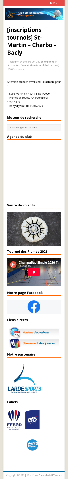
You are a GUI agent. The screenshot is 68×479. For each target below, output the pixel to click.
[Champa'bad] (34, 18)
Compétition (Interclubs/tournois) (40, 65)
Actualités (14, 65)
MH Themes (55, 475)
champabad (48, 61)
